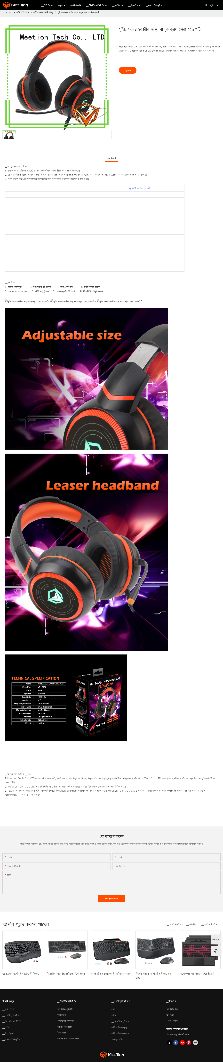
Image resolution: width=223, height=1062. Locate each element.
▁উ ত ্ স (7, 1033)
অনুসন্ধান (128, 70)
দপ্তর (114, 1015)
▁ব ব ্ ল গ (171, 1020)
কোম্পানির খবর (172, 1009)
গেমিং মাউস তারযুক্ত (120, 1027)
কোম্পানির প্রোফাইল (65, 1009)
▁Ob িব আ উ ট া (12, 1021)
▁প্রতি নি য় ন (192, 924)
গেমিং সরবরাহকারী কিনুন (43, 12)
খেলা (113, 1009)
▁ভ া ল (6, 1027)
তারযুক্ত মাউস (117, 1039)
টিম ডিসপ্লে (61, 1015)
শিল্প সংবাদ (170, 1015)
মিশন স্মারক (61, 1032)
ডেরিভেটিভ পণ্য (22, 12)
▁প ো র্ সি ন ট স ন (210, 924)
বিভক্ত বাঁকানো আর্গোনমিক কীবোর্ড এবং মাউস (153, 976)
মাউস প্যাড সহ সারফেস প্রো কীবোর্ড (197, 973)
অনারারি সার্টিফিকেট (64, 1026)
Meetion (7, 12)
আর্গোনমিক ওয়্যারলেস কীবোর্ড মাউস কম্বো (110, 973)
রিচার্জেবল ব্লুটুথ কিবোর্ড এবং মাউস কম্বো (66, 973)
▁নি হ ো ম (8, 1009)
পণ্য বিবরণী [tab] (111, 158)
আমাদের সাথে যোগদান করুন (68, 1038)
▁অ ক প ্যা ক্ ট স (11, 1039)
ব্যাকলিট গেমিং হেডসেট (139, 188)
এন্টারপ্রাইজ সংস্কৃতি (65, 1020)
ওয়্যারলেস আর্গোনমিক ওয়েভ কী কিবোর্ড (20, 973)
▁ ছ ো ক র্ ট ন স (175, 924)
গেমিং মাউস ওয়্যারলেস (120, 1033)
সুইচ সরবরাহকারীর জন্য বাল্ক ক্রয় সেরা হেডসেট (78, 12)
